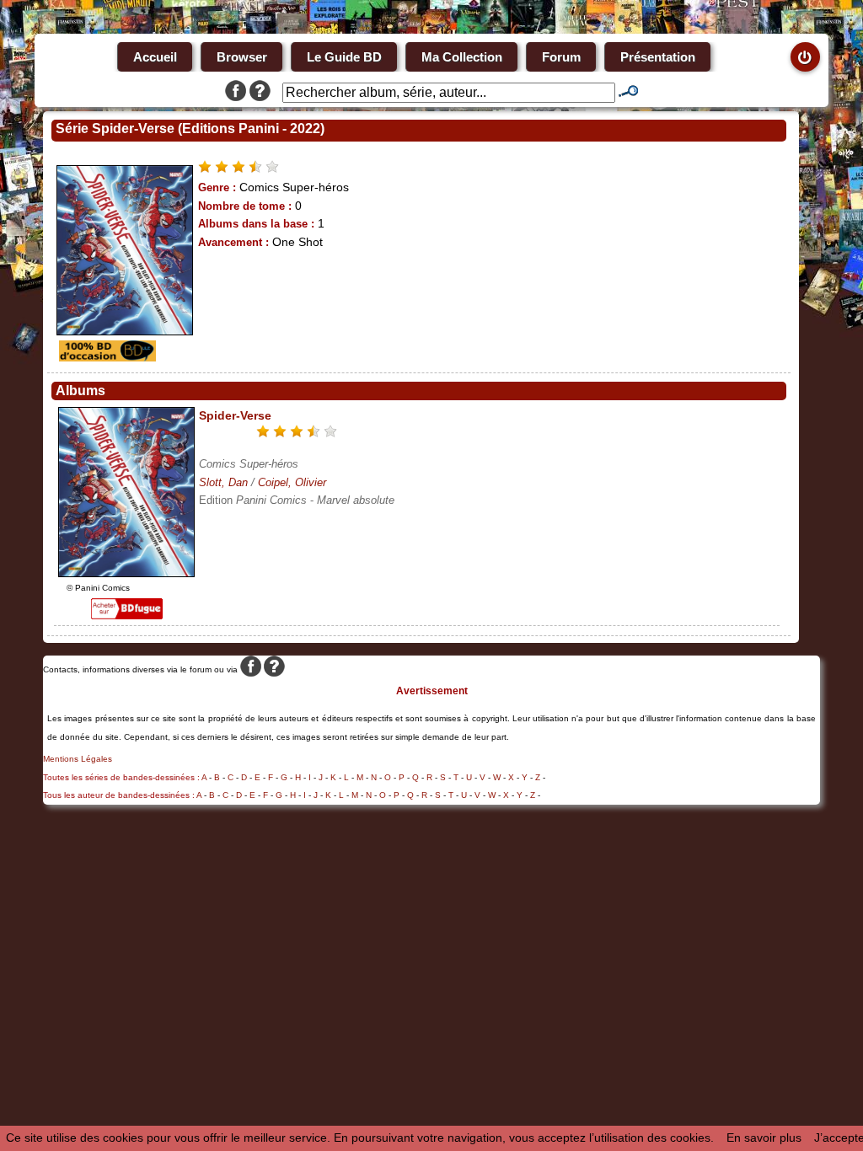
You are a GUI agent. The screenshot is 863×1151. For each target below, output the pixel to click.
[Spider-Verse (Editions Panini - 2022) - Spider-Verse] (126, 573)
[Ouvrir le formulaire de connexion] (805, 57)
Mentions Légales (77, 758)
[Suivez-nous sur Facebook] (235, 92)
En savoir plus (763, 1137)
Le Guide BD (344, 57)
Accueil (155, 57)
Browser (242, 57)
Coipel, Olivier (292, 482)
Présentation (657, 57)
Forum (561, 57)
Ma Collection (461, 57)
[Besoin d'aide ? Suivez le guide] (260, 92)
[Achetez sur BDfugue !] (127, 615)
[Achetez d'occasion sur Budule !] (105, 357)
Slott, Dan (223, 482)
